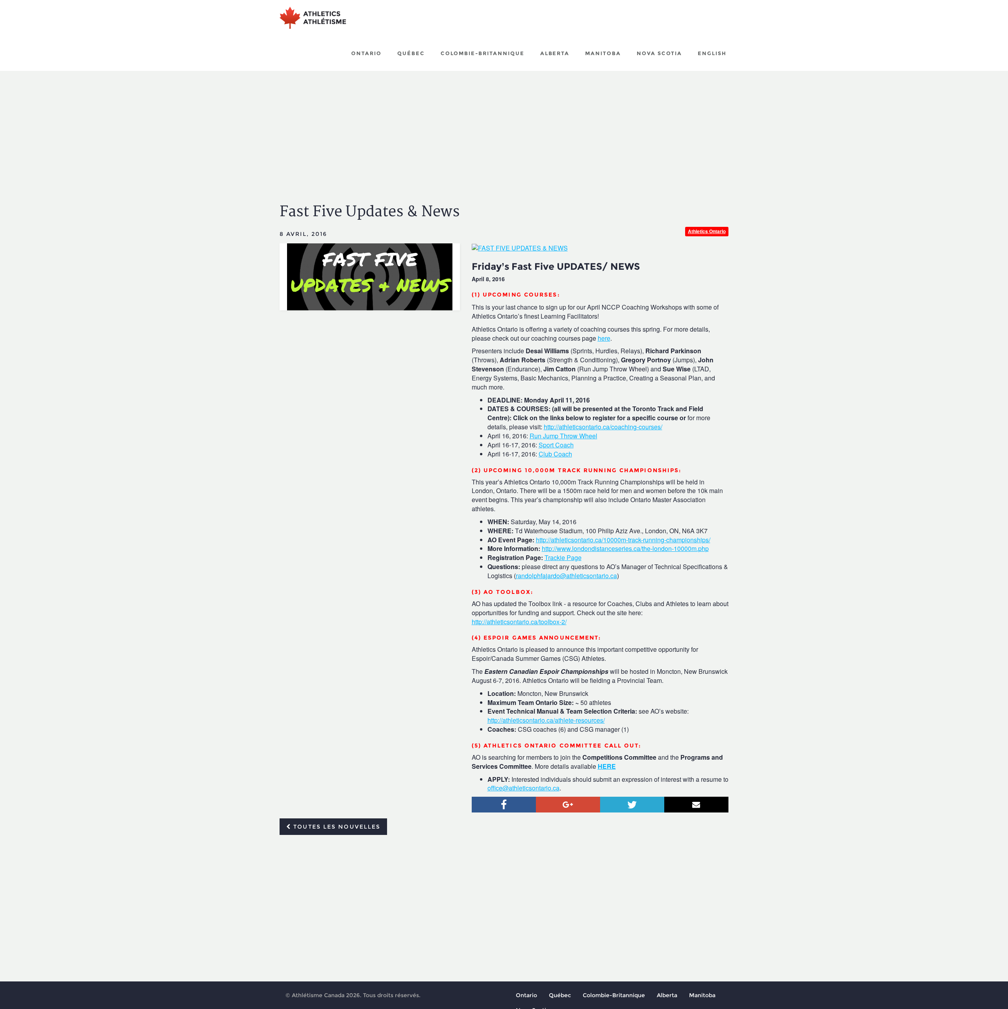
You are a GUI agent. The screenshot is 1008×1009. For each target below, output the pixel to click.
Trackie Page (563, 557)
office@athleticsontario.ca (523, 787)
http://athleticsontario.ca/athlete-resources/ (546, 720)
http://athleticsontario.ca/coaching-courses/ (603, 426)
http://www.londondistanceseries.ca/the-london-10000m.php (625, 548)
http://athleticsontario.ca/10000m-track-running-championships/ (623, 539)
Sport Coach (556, 444)
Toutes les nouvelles (335, 826)
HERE (607, 766)
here (604, 338)
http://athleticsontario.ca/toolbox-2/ (519, 621)
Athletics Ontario (707, 231)
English (712, 53)
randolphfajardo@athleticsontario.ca (566, 575)
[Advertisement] (504, 130)
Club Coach (555, 453)
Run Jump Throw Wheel (563, 435)
